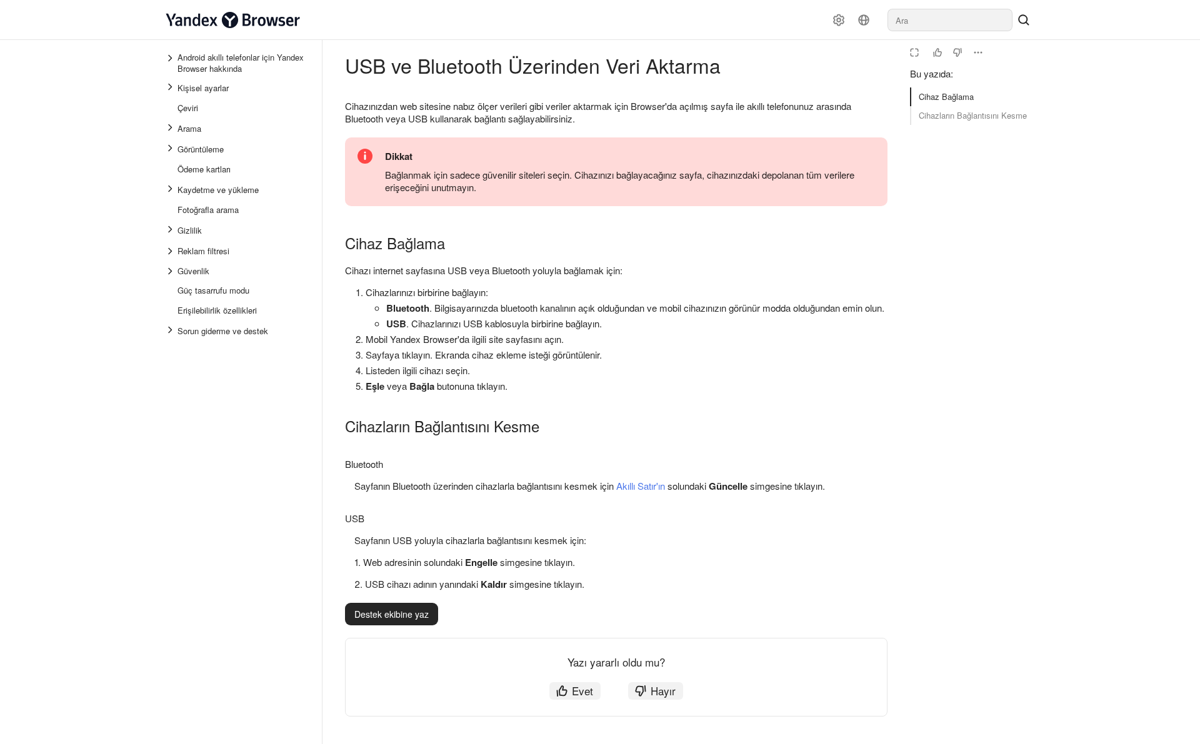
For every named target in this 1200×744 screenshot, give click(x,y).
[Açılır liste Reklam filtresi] (171, 251)
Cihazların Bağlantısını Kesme (973, 115)
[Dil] (863, 20)
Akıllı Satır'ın (640, 485)
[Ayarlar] (839, 20)
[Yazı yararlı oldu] (937, 52)
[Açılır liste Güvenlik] (171, 271)
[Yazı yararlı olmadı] (957, 52)
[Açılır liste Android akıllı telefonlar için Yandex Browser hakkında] (171, 63)
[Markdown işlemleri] (978, 52)
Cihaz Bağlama (946, 96)
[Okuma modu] (914, 52)
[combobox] (950, 20)
